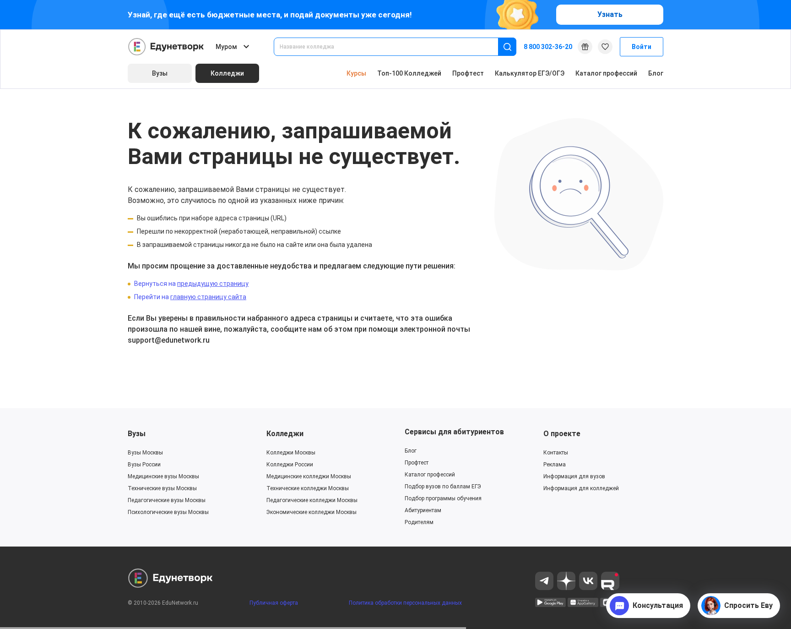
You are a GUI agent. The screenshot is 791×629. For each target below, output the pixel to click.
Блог (655, 73)
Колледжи (284, 433)
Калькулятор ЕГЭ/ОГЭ (529, 73)
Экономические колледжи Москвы (311, 512)
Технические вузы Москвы (162, 488)
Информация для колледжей (581, 488)
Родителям (419, 522)
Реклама (554, 464)
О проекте (561, 433)
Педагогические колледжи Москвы (312, 500)
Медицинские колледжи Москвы (308, 476)
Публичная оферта (273, 603)
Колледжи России (289, 464)
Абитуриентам (423, 510)
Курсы (356, 73)
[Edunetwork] (166, 46)
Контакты (555, 452)
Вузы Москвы (145, 452)
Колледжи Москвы (290, 452)
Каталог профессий (606, 73)
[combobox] (392, 46)
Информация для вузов (574, 476)
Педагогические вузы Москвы (167, 500)
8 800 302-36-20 (548, 46)
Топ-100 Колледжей (409, 73)
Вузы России (144, 464)
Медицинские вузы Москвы (163, 476)
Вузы (137, 433)
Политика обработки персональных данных (405, 603)
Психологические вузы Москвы (168, 512)
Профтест (468, 73)
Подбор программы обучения (443, 498)
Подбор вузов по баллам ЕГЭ (443, 486)
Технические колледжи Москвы (307, 488)
